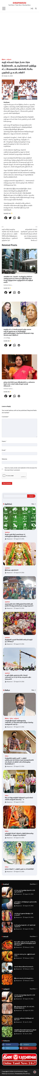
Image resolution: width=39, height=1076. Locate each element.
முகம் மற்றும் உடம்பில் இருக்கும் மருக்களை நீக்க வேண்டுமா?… (25, 902)
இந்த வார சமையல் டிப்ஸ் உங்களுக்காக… (24, 978)
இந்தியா (4, 59)
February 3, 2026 (29, 947)
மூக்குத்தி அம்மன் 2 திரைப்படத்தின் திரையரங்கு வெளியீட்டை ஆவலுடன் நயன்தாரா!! (19, 834)
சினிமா (11, 718)
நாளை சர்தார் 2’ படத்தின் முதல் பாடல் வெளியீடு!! (19, 869)
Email (4, 450)
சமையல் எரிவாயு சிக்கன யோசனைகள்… (24, 966)
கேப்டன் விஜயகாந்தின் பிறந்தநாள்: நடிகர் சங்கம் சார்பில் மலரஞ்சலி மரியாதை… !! (19, 798)
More (33, 504)
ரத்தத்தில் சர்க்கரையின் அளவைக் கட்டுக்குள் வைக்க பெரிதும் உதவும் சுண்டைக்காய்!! (25, 1030)
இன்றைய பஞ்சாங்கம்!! (11, 570)
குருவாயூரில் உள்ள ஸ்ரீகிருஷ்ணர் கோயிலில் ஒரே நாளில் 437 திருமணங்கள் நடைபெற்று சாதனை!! (19, 605)
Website (4, 459)
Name (4, 441)
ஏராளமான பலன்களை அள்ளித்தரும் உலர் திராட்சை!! (24, 1018)
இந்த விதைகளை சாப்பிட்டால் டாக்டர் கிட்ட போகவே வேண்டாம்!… (24, 1007)
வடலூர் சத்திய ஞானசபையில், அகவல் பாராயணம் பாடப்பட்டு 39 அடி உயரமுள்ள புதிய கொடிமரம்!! (18, 677)
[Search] (35, 8)
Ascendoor (10, 1073)
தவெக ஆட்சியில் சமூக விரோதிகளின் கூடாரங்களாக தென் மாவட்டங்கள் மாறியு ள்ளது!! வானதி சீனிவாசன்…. (19, 384)
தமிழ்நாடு (9, 59)
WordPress (26, 1073)
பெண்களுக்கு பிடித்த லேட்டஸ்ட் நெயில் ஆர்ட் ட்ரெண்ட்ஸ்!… (25, 925)
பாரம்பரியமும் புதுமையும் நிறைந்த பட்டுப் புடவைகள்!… (23, 914)
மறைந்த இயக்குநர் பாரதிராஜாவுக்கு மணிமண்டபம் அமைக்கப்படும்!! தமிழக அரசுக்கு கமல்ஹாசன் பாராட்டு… (19, 722)
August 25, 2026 (19, 727)
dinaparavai (9, 539)
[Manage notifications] (34, 1072)
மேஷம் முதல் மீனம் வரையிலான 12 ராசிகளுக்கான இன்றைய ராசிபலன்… (16, 535)
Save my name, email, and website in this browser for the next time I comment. (21, 469)
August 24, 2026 (19, 539)
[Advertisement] (19, 32)
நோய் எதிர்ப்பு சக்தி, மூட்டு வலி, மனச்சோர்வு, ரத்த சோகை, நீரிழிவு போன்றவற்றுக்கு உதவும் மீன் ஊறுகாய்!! (25, 943)
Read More (33, 884)
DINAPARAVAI (19, 2)
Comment (5, 416)
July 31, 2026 (28, 1022)
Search (31, 496)
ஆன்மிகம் (7, 532)
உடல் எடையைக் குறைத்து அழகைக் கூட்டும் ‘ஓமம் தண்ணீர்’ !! (24, 891)
